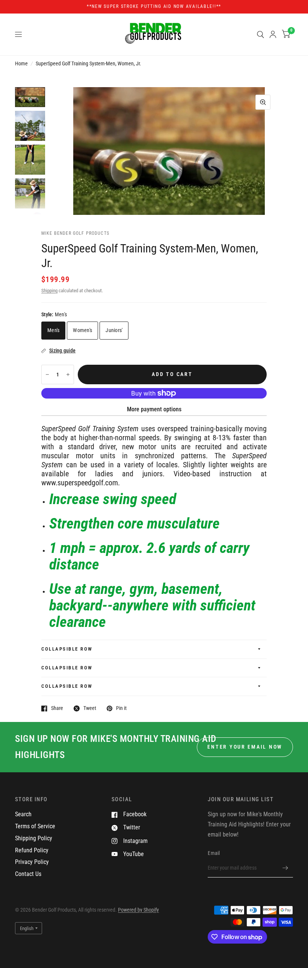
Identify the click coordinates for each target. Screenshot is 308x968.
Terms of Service (35, 826)
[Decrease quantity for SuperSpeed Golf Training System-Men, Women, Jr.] (47, 374)
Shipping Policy (33, 838)
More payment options (154, 409)
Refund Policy (31, 850)
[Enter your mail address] (285, 867)
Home (21, 63)
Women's (82, 330)
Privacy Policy (32, 861)
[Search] (260, 34)
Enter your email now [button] (244, 747)
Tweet (89, 708)
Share (57, 708)
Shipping (49, 290)
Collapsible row (67, 649)
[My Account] (273, 34)
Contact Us (28, 873)
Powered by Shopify (138, 910)
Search (23, 814)
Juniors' (114, 330)
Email (214, 853)
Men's (53, 330)
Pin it (121, 708)
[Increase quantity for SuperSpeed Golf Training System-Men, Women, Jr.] (68, 374)
